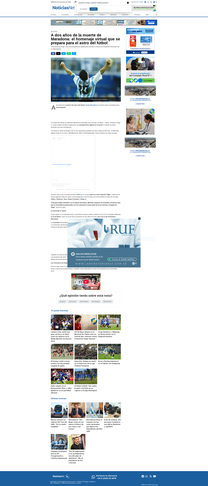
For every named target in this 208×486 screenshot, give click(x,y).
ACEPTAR (93, 9)
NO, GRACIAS (83, 9)
